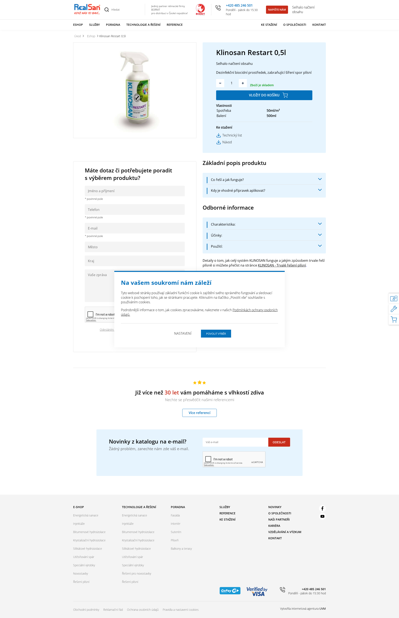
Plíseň (175, 540)
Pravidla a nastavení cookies (181, 610)
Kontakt (319, 25)
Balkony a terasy (181, 548)
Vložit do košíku (264, 95)
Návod (227, 142)
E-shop (78, 507)
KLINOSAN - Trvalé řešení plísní (282, 265)
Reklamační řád (113, 610)
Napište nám (277, 9)
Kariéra (274, 526)
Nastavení (182, 333)
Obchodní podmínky (86, 610)
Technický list (232, 135)
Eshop (78, 25)
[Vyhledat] (106, 9)
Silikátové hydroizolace (87, 548)
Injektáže (79, 524)
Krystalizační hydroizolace (89, 540)
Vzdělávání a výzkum (284, 532)
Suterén (176, 532)
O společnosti (294, 25)
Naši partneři (279, 519)
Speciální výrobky (84, 565)
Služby (94, 25)
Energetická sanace (85, 515)
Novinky (274, 507)
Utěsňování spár (83, 557)
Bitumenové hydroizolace (89, 532)
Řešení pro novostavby (136, 573)
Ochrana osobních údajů (143, 610)
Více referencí (199, 412)
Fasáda (175, 515)
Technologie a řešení (143, 25)
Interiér (175, 524)
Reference (175, 25)
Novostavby (80, 573)
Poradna (113, 25)
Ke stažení (269, 25)
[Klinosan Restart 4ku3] (135, 90)
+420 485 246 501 (239, 5)
